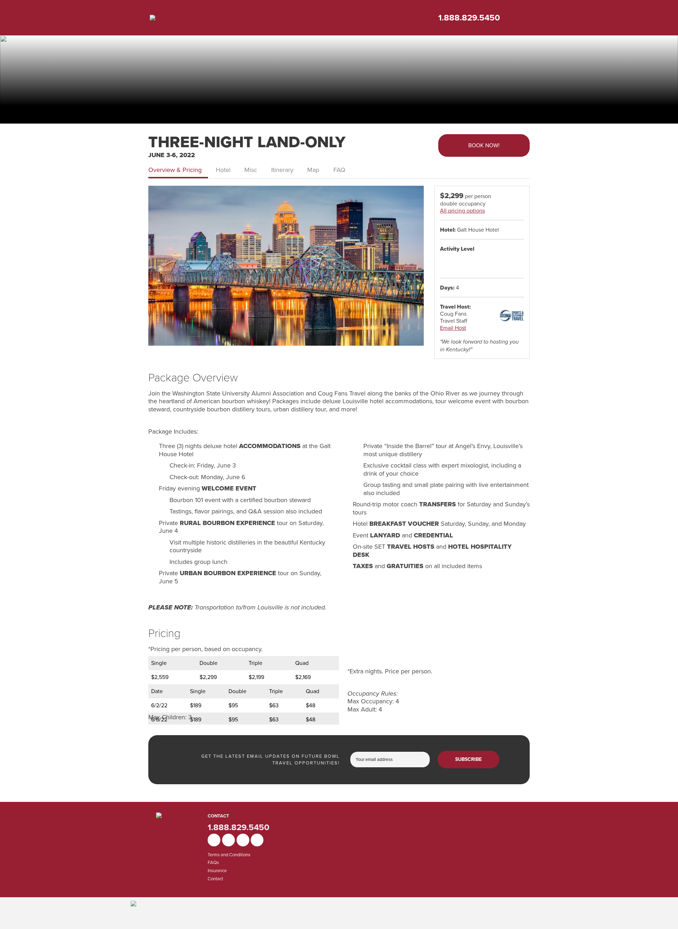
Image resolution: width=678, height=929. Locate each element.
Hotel (223, 169)
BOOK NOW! (484, 145)
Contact (215, 878)
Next (415, 270)
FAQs (213, 862)
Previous (156, 270)
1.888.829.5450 (469, 17)
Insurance (217, 870)
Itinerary (282, 169)
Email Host (453, 328)
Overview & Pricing (175, 169)
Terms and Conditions (229, 854)
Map (313, 169)
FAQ (339, 169)
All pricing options (462, 211)
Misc (250, 169)
